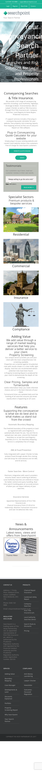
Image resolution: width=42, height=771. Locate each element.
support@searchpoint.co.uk (28, 2)
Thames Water (12, 555)
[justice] (21, 303)
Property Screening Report (11, 709)
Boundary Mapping (8, 679)
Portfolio (8, 703)
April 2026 (29, 555)
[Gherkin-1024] (21, 240)
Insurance (21, 297)
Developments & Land (11, 691)
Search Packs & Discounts (29, 625)
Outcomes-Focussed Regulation (28, 692)
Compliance (21, 329)
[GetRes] (21, 208)
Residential (21, 234)
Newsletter (28, 685)
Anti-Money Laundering (28, 675)
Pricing (26, 631)
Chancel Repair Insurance (30, 591)
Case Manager (10, 685)
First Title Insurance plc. (29, 611)
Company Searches (27, 605)
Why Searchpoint (11, 715)
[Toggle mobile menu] (38, 12)
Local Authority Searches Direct (30, 618)
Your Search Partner (9, 720)
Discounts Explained (8, 697)
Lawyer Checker (30, 681)
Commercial (21, 266)
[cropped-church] (21, 271)
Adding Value (10, 674)
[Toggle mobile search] (34, 12)
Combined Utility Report (30, 598)
